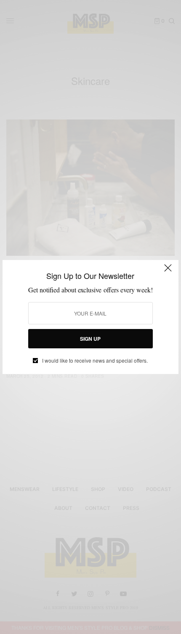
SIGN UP (90, 338)
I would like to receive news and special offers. (95, 360)
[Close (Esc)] (168, 271)
